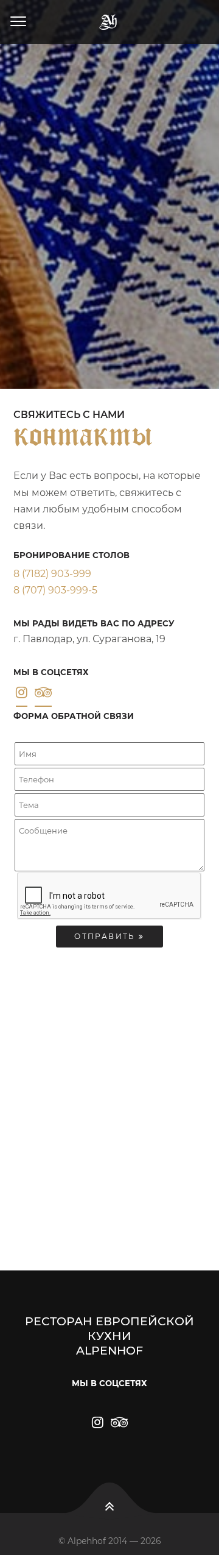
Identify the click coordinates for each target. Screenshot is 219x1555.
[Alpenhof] (109, 22)
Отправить (106, 936)
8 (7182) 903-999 (52, 573)
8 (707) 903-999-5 (55, 590)
